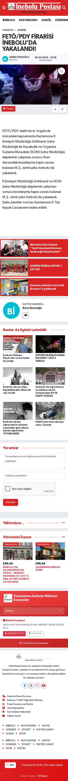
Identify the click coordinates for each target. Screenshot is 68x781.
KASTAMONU (28, 20)
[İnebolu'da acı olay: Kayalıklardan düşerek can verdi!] (18, 375)
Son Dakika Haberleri (19, 712)
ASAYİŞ (46, 20)
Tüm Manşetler (15, 708)
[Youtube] (43, 685)
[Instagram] (37, 685)
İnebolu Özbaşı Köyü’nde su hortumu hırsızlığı (16, 358)
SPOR (22, 733)
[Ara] (64, 7)
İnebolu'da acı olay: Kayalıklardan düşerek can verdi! (17, 390)
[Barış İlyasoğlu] (11, 310)
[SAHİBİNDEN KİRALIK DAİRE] (50, 551)
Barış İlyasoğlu (32, 308)
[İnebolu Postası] (34, 8)
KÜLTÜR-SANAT (45, 729)
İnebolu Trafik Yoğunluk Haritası (25, 700)
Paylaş (10, 108)
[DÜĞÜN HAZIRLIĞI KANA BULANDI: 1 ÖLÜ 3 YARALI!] (50, 344)
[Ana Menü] (4, 7)
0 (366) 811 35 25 (16, 633)
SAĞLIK (10, 733)
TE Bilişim (42, 776)
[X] (31, 685)
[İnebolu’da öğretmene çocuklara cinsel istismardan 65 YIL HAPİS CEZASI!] (50, 375)
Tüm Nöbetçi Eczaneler (35, 643)
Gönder (10, 502)
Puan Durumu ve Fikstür (20, 704)
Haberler (7, 30)
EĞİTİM (21, 748)
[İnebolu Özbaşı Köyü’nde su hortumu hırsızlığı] (18, 344)
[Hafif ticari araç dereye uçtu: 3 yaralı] (50, 410)
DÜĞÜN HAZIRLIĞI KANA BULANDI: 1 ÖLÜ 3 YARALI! (50, 358)
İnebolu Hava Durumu (19, 696)
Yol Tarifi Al (36, 633)
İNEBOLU (9, 20)
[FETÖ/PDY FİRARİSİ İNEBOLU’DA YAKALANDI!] (34, 85)
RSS (11, 765)
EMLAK (8, 563)
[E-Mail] (25, 315)
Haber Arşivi (14, 716)
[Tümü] (63, 522)
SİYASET (26, 729)
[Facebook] (25, 685)
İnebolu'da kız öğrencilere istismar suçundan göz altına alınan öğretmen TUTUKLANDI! (15, 428)
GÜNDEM (61, 20)
